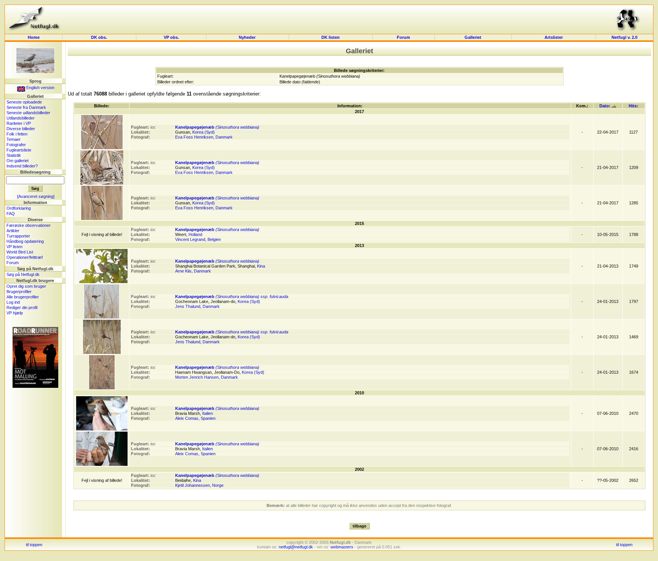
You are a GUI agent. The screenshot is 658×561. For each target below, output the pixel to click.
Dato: (605, 106)
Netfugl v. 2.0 (624, 37)
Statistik (13, 155)
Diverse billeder (20, 128)
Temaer (13, 139)
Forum (403, 37)
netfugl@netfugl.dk (296, 547)
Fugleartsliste (18, 150)
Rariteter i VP (18, 123)
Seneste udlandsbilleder (28, 112)
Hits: (633, 106)
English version (39, 87)
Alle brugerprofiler (22, 297)
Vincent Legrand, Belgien (198, 239)
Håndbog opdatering (25, 241)
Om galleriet (17, 160)
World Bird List (19, 252)
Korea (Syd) (203, 132)
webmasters (342, 547)
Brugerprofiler (19, 291)
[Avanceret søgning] (35, 196)
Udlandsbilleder (20, 118)
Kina (261, 266)
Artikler (12, 230)
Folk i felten (16, 134)
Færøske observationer (28, 225)
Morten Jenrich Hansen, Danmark (206, 377)
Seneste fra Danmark (26, 107)
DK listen (330, 37)
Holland (195, 234)
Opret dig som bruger (26, 286)
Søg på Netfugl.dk (23, 274)
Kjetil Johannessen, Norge (199, 485)
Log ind (13, 302)
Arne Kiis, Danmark (193, 271)
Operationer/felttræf (24, 257)
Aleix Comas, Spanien (195, 418)
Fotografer (16, 144)
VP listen (14, 246)
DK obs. (99, 37)
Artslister (554, 37)
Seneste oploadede (24, 102)
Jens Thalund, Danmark (197, 306)
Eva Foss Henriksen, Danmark (204, 137)
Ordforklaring (18, 208)
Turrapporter (18, 236)
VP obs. (171, 37)
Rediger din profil (21, 307)
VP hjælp (14, 313)
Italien (207, 413)
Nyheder (248, 37)
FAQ (10, 213)
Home (34, 37)
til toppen (34, 544)
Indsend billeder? (22, 166)
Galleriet (473, 37)
